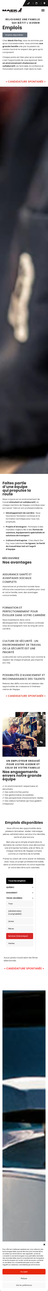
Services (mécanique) (18, 936)
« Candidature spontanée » (26, 81)
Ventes (11, 943)
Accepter (24, 1272)
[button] (44, 1244)
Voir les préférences (24, 1285)
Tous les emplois (16, 880)
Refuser (24, 1278)
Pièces (11, 928)
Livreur (11, 921)
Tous (10, 903)
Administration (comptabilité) (15, 912)
